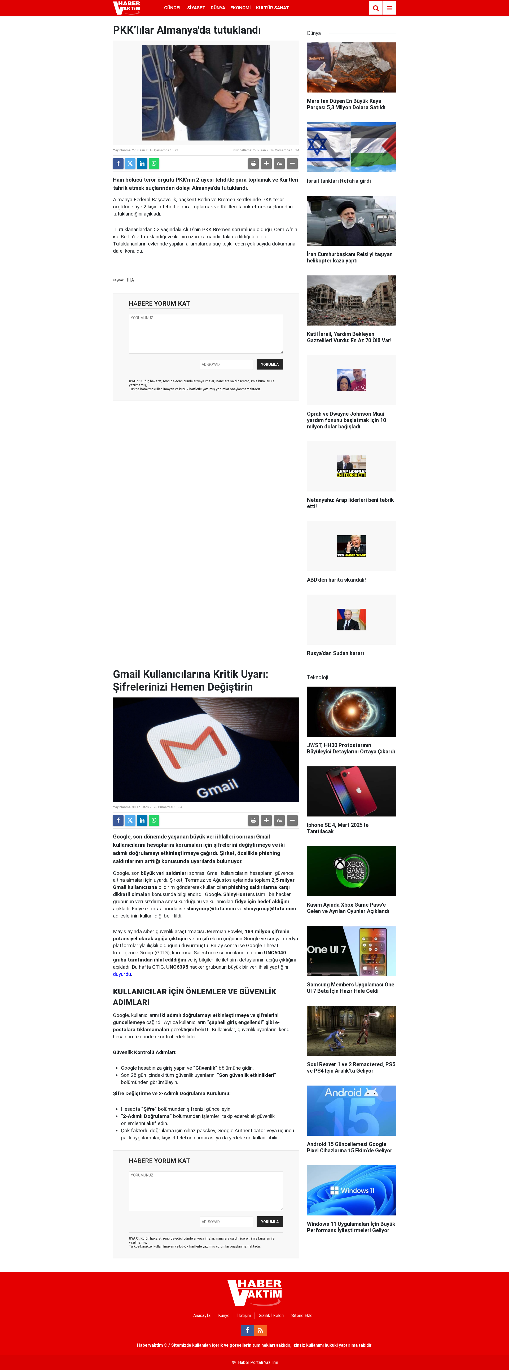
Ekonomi (240, 7)
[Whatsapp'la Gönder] (154, 163)
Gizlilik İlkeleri (271, 1315)
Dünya (218, 7)
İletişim (244, 1315)
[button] (266, 163)
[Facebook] (118, 163)
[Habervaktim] (126, 7)
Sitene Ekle (302, 1315)
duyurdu (122, 974)
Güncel (173, 7)
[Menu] (389, 8)
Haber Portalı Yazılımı (258, 1362)
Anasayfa (201, 1315)
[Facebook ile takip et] (247, 1330)
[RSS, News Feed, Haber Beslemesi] (260, 1330)
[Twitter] (130, 163)
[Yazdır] (253, 163)
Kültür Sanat (272, 7)
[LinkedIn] (142, 163)
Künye (224, 1315)
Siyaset (196, 7)
